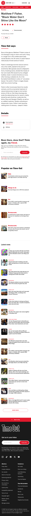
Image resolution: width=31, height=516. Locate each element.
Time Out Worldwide (23, 486)
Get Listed (20, 466)
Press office (4, 466)
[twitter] (15, 457)
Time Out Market (22, 479)
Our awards (4, 472)
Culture (21, 7)
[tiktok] (6, 457)
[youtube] (19, 457)
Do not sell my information (5, 484)
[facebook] (11, 457)
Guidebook (20, 489)
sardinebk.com (9, 124)
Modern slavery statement (5, 499)
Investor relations (6, 469)
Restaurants (21, 497)
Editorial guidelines (6, 477)
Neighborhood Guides (23, 500)
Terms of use (5, 493)
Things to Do (8, 7)
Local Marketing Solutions (22, 473)
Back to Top (17, 419)
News (2, 7)
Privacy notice (5, 480)
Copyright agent (5, 496)
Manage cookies (6, 503)
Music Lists (20, 494)
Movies (19, 491)
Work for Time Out (6, 475)
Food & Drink (15, 7)
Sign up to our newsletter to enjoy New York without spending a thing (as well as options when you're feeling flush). (14, 147)
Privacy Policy (4, 158)
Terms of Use (25, 156)
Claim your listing (22, 469)
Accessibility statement (7, 490)
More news (15, 410)
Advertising (20, 476)
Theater (26, 7)
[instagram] (2, 457)
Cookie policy (5, 487)
